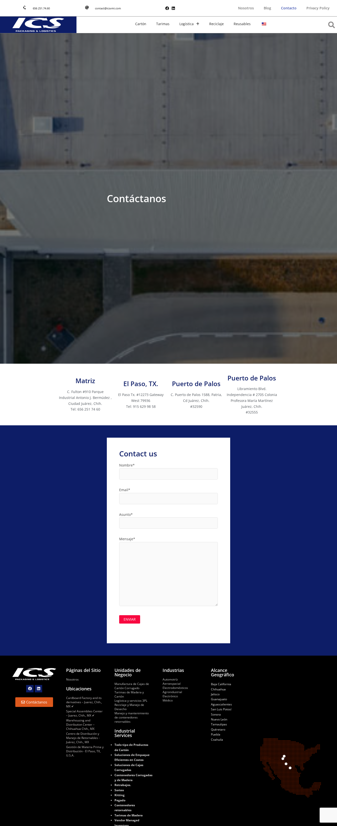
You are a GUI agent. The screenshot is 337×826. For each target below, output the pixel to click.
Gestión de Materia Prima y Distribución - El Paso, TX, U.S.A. (85, 751)
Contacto (289, 8)
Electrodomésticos (175, 688)
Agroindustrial (172, 692)
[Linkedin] (173, 8)
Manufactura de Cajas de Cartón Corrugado (131, 686)
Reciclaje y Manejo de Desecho (129, 707)
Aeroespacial (172, 684)
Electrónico (170, 696)
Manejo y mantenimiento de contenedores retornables (131, 717)
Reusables (242, 23)
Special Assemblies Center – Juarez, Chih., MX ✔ (84, 713)
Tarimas (162, 23)
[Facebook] (167, 8)
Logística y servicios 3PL (130, 701)
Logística (186, 23)
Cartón (140, 23)
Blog (267, 8)
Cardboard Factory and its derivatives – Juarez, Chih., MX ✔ (84, 702)
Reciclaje (216, 23)
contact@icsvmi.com (108, 8)
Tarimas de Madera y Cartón (129, 694)
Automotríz (170, 679)
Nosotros (246, 8)
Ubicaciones (79, 689)
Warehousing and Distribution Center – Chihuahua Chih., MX (80, 724)
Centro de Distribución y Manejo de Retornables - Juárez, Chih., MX (83, 738)
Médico (168, 700)
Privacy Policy (318, 8)
